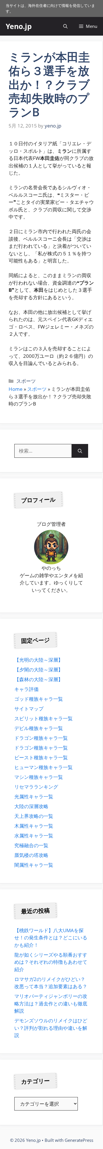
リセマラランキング (36, 786)
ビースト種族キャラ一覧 (41, 757)
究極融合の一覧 (31, 845)
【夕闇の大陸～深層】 (38, 669)
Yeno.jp (19, 26)
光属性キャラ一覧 (33, 796)
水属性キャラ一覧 (33, 835)
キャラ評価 (26, 689)
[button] (65, 26)
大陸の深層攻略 (31, 806)
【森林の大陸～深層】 (38, 679)
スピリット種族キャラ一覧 (43, 718)
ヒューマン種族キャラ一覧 (43, 767)
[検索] (80, 451)
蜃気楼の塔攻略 (31, 855)
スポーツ (26, 381)
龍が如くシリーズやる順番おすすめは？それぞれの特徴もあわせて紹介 (50, 962)
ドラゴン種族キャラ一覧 (41, 738)
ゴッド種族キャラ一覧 (38, 699)
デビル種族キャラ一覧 (38, 728)
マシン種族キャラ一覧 (38, 777)
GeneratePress (79, 1140)
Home (16, 389)
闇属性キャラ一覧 (33, 865)
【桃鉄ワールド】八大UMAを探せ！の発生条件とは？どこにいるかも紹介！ (50, 937)
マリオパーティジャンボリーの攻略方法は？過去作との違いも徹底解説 (50, 1003)
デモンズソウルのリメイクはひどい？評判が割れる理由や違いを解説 (50, 1027)
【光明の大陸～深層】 (38, 659)
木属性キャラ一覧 (33, 825)
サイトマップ (28, 708)
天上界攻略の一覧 (33, 816)
